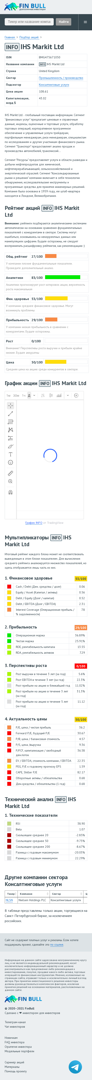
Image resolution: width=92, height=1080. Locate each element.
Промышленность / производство (61, 78)
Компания (26, 893)
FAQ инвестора (14, 1042)
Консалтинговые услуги (54, 85)
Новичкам (11, 1038)
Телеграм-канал (15, 1022)
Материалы (12, 1067)
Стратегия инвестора (18, 1047)
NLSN (9, 900)
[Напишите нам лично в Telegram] (75, 1067)
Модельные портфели (19, 1051)
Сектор (56, 893)
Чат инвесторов (15, 1027)
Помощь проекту (16, 1071)
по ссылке (56, 944)
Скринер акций (14, 1062)
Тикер (11, 893)
